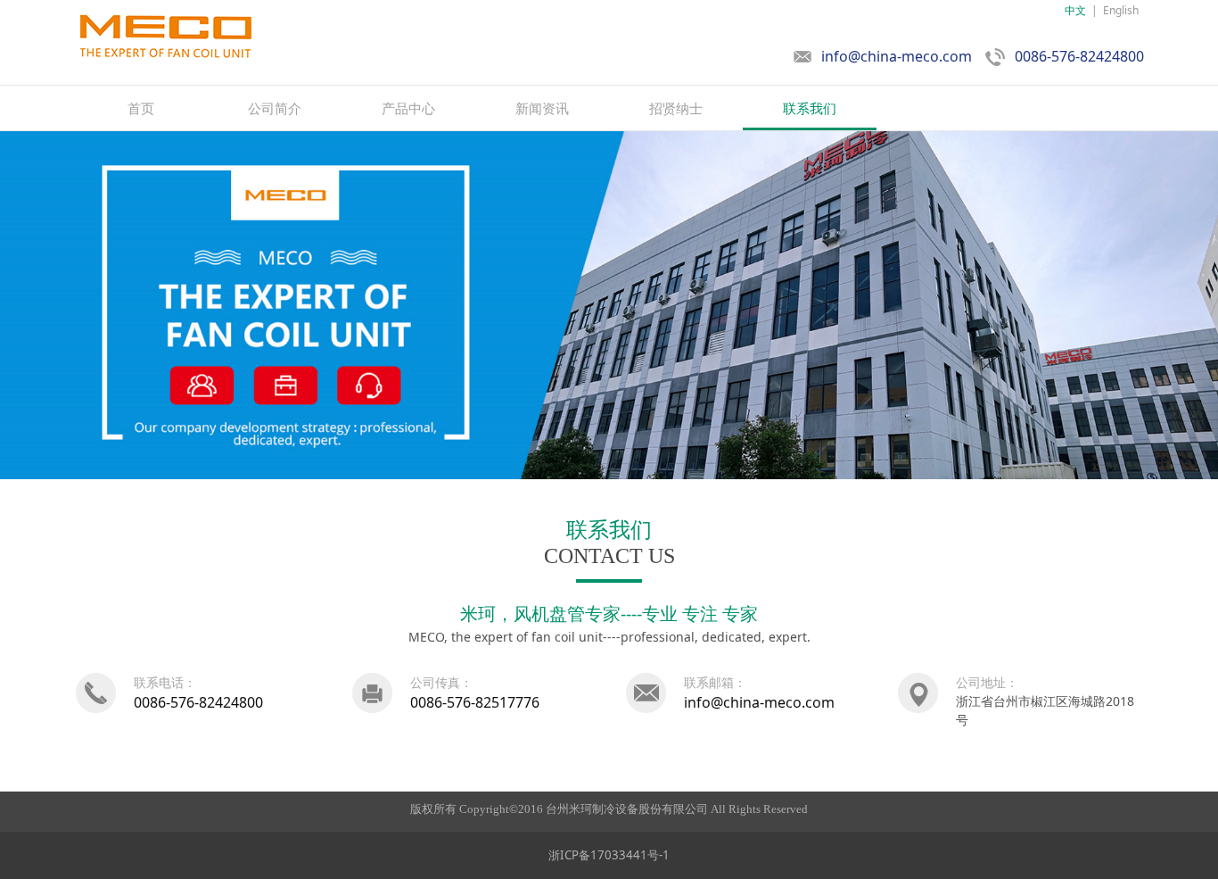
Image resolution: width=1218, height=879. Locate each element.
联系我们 (809, 108)
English (1121, 10)
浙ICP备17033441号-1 (609, 855)
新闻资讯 (542, 108)
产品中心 (408, 108)
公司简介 (274, 108)
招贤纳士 (676, 108)
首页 (141, 108)
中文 (1075, 10)
